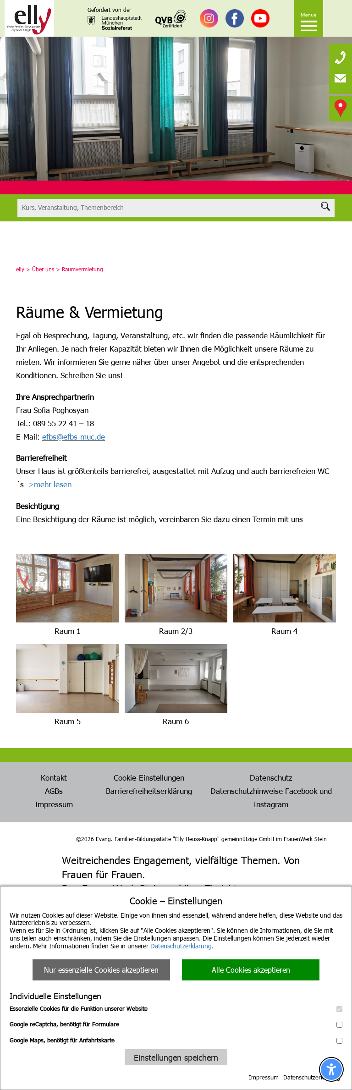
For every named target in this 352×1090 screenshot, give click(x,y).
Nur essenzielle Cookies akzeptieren (101, 969)
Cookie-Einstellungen (149, 777)
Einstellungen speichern (176, 1057)
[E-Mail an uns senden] (340, 77)
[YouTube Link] (260, 18)
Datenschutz (271, 777)
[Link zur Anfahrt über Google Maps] (340, 107)
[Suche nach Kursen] (175, 207)
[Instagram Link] (209, 18)
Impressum (264, 1077)
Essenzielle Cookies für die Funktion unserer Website (79, 1008)
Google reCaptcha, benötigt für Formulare (64, 1024)
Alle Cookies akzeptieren (251, 969)
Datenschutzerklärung (181, 945)
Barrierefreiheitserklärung (149, 791)
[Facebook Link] (235, 18)
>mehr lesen (50, 484)
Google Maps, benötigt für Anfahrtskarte (62, 1040)
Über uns (43, 269)
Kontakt (54, 777)
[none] (340, 55)
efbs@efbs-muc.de (73, 436)
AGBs (54, 791)
